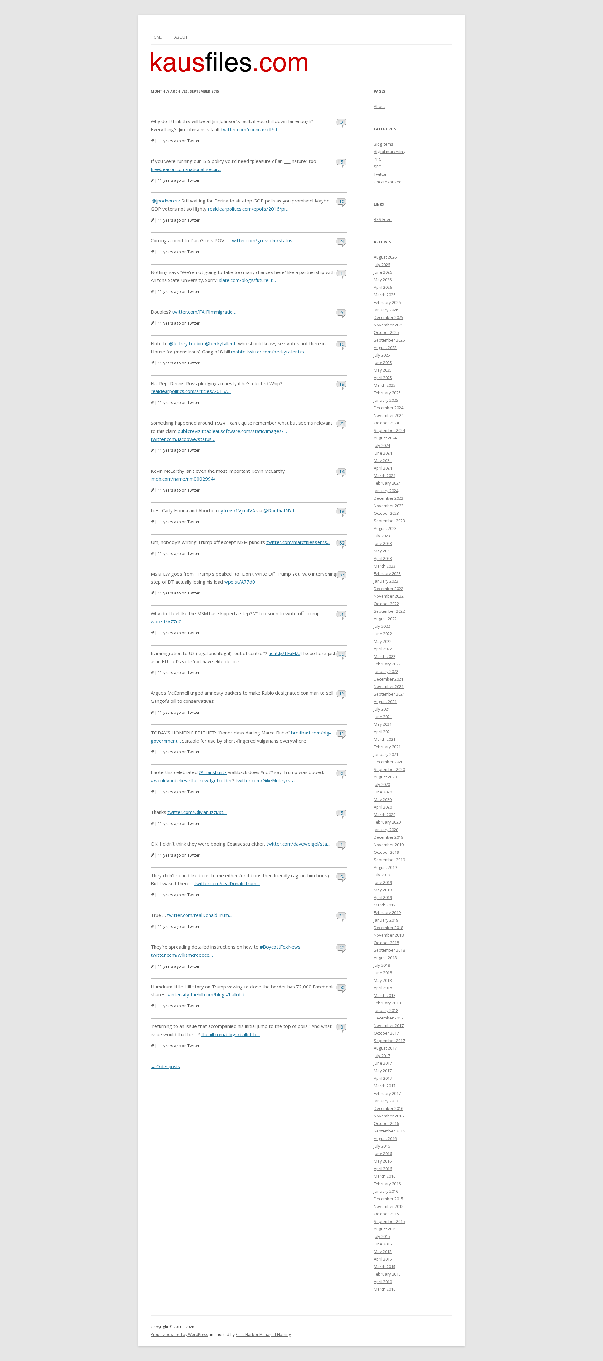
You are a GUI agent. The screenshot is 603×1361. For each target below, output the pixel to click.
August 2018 (385, 957)
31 (342, 915)
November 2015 (389, 1206)
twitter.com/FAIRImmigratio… (204, 312)
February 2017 (387, 1093)
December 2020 (388, 762)
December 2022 (388, 588)
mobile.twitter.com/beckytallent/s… (269, 351)
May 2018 (383, 980)
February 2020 (387, 822)
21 (342, 423)
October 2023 (386, 513)
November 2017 (389, 1025)
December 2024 (388, 408)
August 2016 (385, 1138)
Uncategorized (388, 182)
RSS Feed (383, 219)
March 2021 (384, 739)
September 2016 (389, 1131)
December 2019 (388, 837)
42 (342, 947)
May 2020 (383, 799)
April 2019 (383, 897)
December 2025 (388, 317)
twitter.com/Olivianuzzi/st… (197, 812)
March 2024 (384, 475)
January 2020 (386, 829)
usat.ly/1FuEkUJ (285, 653)
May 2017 (383, 1070)
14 (342, 471)
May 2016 (383, 1161)
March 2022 (384, 656)
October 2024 (386, 423)
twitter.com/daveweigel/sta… (298, 844)
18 (342, 511)
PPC (377, 159)
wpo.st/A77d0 (239, 581)
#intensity (178, 994)
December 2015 (388, 1199)
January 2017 (386, 1101)
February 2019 (387, 912)
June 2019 (383, 882)
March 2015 (384, 1266)
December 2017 (388, 1018)
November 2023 (389, 505)
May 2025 (383, 370)
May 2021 (383, 724)
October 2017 (386, 1033)
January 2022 (386, 671)
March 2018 (384, 995)
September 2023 (389, 521)
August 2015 (385, 1229)
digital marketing (389, 151)
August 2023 (385, 528)
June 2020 (383, 792)
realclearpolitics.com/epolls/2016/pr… (249, 209)
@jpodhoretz (166, 200)
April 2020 (383, 807)
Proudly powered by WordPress (179, 1334)
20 (342, 876)
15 (342, 693)
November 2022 (389, 596)
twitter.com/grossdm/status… (263, 240)
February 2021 (387, 747)
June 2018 (383, 973)
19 (342, 384)
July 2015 (382, 1236)
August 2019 (385, 867)
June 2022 (383, 634)
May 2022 (383, 641)
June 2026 (383, 272)
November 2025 (389, 325)
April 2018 (383, 988)
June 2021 (383, 716)
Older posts (165, 1066)
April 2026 (383, 287)
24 (342, 241)
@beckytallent (220, 343)
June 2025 (383, 362)
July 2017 (382, 1055)
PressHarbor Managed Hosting (263, 1334)
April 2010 (383, 1281)
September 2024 (389, 430)
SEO (378, 166)
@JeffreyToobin (186, 343)
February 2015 (387, 1274)
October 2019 (386, 852)
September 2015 (389, 1221)
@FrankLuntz (213, 772)
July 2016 (382, 1146)
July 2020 (382, 784)
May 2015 (383, 1251)
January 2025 (386, 400)
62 (342, 543)
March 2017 (384, 1086)
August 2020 (385, 777)
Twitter (380, 174)
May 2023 (383, 551)
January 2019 (386, 920)
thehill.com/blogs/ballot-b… (220, 994)
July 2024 (382, 445)
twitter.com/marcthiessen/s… (298, 542)
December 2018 (388, 927)
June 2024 (383, 453)
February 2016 (387, 1183)
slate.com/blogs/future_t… (247, 280)
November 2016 (389, 1116)
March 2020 (384, 814)
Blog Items (383, 144)
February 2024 (387, 483)
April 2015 (383, 1259)
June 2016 (383, 1153)
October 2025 (386, 332)
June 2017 (383, 1063)
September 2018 (389, 950)
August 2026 (385, 257)
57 (342, 574)
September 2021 (389, 694)
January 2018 (386, 1010)
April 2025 (383, 377)
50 (342, 987)
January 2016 (386, 1191)
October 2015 (386, 1214)
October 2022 (386, 603)
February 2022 (387, 664)
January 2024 (386, 490)
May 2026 (383, 279)
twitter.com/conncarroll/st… (251, 129)
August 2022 (385, 618)
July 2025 (382, 355)
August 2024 (385, 438)
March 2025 (384, 385)
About (180, 37)
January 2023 (386, 581)
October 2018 (386, 942)
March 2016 (384, 1176)
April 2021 (383, 731)
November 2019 (389, 844)
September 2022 (389, 611)
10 (342, 201)
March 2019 (384, 905)
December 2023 (388, 498)
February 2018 (387, 1003)
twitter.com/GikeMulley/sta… (267, 780)
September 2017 (389, 1040)
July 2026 (382, 264)
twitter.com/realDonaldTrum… (227, 883)
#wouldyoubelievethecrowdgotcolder (191, 780)
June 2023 (383, 543)
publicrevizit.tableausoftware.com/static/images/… (232, 431)
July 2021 (382, 709)
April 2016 (383, 1168)
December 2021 (388, 679)
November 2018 (389, 935)
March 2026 (384, 295)
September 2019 (389, 860)
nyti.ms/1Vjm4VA (236, 510)
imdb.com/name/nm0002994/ (183, 479)
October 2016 (386, 1123)
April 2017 (383, 1078)
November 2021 (389, 686)
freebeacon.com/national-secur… (186, 169)
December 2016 (388, 1108)
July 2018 (382, 965)
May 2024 (383, 460)
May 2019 (383, 890)
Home (156, 37)
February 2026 (387, 302)
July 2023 (382, 536)
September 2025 (389, 340)
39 (342, 654)
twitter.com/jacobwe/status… (183, 439)
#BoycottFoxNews (280, 947)
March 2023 (384, 566)
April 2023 (383, 558)
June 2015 (383, 1244)
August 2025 (385, 347)
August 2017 (385, 1048)
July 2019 (382, 875)
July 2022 (382, 626)
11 (342, 733)
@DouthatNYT (279, 510)
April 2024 (383, 468)
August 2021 (385, 701)
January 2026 (386, 310)
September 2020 (389, 769)
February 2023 (387, 573)
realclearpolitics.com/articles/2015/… (191, 391)
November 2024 (389, 415)
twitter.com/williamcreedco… (182, 955)
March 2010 (384, 1289)
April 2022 (383, 649)
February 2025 (387, 392)
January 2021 (386, 754)
